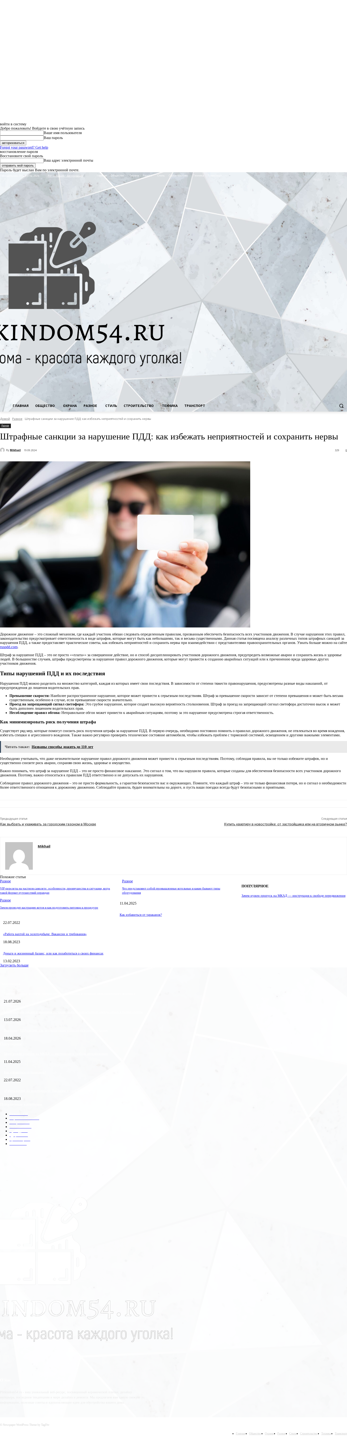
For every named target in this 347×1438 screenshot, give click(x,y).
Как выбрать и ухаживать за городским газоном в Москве (48, 824)
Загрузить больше (14, 965)
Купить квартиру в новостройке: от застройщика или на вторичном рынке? (285, 824)
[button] (341, 405)
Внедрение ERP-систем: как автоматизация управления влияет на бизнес (56, 1030)
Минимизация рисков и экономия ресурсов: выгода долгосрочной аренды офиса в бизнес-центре (73, 1012)
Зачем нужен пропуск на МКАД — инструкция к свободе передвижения (293, 895)
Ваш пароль (53, 138)
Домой (5, 419)
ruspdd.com (8, 647)
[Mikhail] (3, 450)
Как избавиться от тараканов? (141, 915)
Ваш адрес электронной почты (68, 160)
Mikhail (15, 450)
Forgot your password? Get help (24, 147)
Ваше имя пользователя (63, 133)
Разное (17, 419)
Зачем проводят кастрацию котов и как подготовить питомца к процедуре (49, 907)
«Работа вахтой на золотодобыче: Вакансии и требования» (45, 934)
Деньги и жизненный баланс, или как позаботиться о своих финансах (53, 953)
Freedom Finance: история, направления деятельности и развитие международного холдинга (69, 993)
